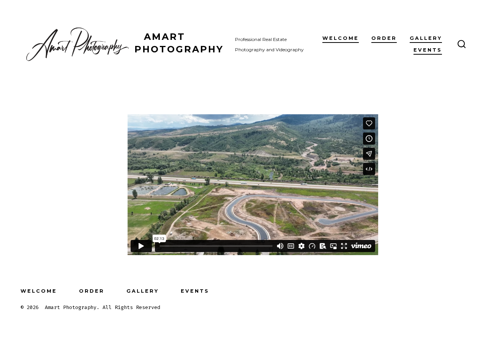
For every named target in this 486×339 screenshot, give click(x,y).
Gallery (426, 38)
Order (384, 38)
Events (427, 50)
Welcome (340, 38)
